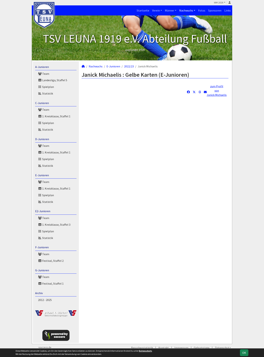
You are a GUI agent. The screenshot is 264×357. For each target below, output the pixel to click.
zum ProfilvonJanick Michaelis (217, 90)
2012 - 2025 (45, 300)
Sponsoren (214, 10)
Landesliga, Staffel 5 (54, 80)
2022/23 (129, 66)
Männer (169, 10)
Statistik (47, 93)
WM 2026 (218, 2)
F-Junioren (42, 247)
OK (244, 352)
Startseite (143, 10)
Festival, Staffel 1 (53, 283)
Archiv (39, 293)
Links (227, 10)
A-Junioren (42, 67)
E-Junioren (42, 175)
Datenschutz (223, 347)
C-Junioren (42, 103)
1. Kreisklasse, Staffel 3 (56, 224)
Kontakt (163, 347)
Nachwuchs (186, 10)
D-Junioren (42, 139)
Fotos (201, 10)
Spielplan (48, 87)
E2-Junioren (42, 211)
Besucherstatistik (142, 347)
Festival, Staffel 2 (53, 260)
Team (45, 73)
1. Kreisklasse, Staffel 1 (56, 116)
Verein (156, 10)
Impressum (181, 347)
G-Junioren (42, 270)
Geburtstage (201, 347)
